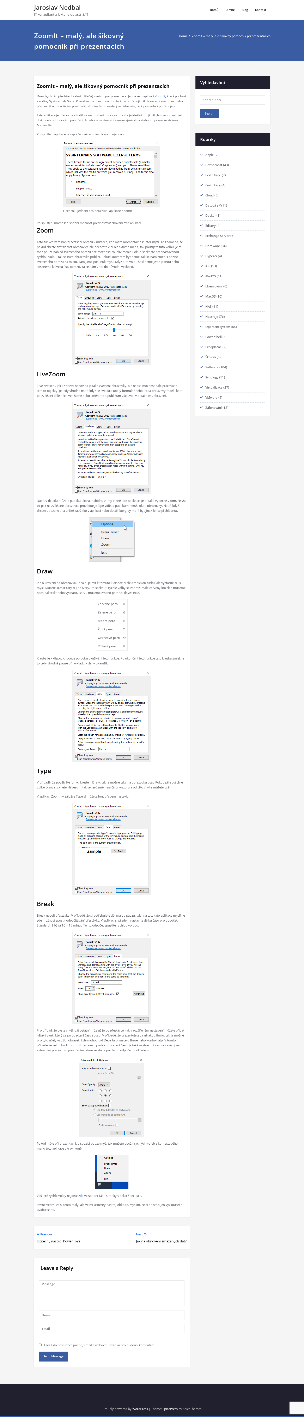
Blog (245, 10)
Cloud (209, 195)
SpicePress (170, 1409)
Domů (214, 10)
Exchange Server (217, 236)
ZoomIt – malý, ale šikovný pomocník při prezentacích (231, 36)
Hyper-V (211, 256)
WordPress (140, 1409)
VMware (211, 397)
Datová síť (212, 205)
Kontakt (260, 10)
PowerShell (213, 337)
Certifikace (213, 175)
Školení (210, 357)
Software (212, 367)
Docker (210, 215)
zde (80, 1196)
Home (183, 36)
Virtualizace (214, 387)
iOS (207, 266)
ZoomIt (160, 96)
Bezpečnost (213, 165)
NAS (208, 306)
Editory (210, 225)
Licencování (214, 286)
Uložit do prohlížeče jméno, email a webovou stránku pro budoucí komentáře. (99, 1345)
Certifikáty (213, 185)
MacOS (210, 296)
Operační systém (217, 327)
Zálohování (213, 407)
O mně (230, 10)
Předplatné (213, 347)
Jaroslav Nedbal (57, 7)
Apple (209, 155)
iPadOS (210, 276)
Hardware (212, 246)
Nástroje (211, 316)
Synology (211, 377)
